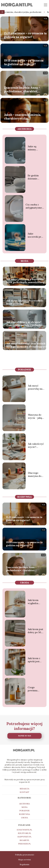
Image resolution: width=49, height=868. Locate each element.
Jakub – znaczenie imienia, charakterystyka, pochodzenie (22, 116)
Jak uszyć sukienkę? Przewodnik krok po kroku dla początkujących (26, 345)
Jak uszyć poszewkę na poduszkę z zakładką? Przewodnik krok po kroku (36, 387)
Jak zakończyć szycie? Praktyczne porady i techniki (36, 445)
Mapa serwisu (24, 859)
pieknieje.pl (24, 844)
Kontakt (24, 792)
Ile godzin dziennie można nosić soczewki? (35, 177)
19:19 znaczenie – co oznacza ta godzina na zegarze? (23, 62)
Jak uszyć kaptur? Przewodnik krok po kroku (24, 302)
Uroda (24, 582)
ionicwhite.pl (24, 830)
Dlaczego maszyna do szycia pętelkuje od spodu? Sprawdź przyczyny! (37, 474)
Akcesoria (24, 128)
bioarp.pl (24, 840)
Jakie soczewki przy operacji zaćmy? (36, 235)
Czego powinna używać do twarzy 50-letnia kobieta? (34, 689)
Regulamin (24, 864)
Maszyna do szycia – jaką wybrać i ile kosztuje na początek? (35, 416)
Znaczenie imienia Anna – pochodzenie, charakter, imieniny (22, 89)
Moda (24, 260)
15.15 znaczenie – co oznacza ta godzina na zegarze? (25, 35)
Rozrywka (24, 496)
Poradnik (24, 369)
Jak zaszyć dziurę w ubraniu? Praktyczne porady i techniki (24, 324)
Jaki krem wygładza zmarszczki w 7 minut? (35, 602)
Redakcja (24, 788)
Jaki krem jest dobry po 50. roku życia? (35, 631)
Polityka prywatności (24, 854)
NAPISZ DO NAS (24, 736)
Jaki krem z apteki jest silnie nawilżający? (35, 660)
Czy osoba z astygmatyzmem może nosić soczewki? (35, 206)
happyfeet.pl (24, 836)
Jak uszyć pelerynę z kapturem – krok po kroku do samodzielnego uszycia (26, 281)
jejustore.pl (24, 833)
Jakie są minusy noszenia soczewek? (34, 148)
